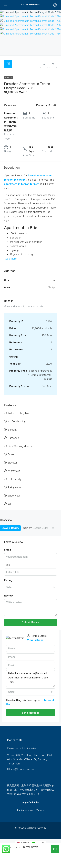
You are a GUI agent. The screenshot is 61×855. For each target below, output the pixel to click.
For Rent (9, 77)
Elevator (12, 462)
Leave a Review (10, 527)
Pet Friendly (14, 479)
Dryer (11, 454)
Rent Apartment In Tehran (30, 810)
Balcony (12, 429)
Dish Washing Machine (20, 446)
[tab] (8, 64)
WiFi (10, 503)
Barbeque (13, 437)
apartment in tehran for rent (21, 183)
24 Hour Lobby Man (19, 413)
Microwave (14, 470)
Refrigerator (15, 487)
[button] (44, 64)
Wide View (14, 495)
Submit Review (30, 622)
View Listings (35, 640)
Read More (10, 258)
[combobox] (43, 528)
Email (7, 549)
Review (8, 595)
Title (7, 565)
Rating (8, 580)
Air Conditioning (17, 421)
